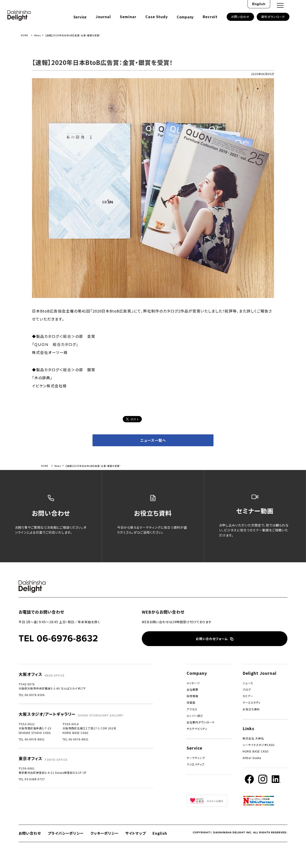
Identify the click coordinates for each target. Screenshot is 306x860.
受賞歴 (191, 702)
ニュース (248, 683)
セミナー (248, 696)
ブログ (247, 689)
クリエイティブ (196, 764)
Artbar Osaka (252, 758)
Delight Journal (259, 673)
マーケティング (196, 758)
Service (80, 17)
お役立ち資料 (251, 709)
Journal (103, 16)
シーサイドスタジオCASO (259, 745)
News (37, 35)
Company (185, 17)
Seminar (128, 16)
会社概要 (192, 689)
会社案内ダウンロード (201, 722)
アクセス (192, 709)
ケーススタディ (252, 702)
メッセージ (193, 683)
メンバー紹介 (195, 716)
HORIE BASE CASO (256, 751)
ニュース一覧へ (153, 440)
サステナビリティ (197, 729)
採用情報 (192, 696)
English (258, 3)
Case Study (156, 16)
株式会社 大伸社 (253, 738)
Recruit (210, 16)
